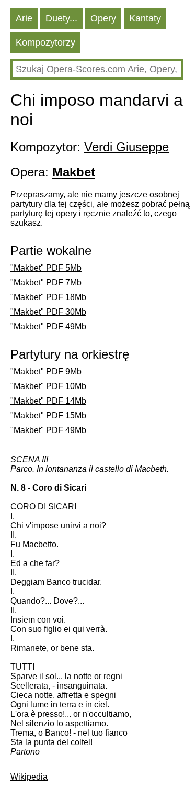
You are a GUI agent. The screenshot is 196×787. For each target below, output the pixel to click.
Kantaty (145, 18)
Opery (103, 18)
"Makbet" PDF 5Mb (46, 267)
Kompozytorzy (45, 42)
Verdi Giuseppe (126, 147)
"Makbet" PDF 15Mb (48, 415)
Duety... (61, 18)
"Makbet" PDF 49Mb (48, 326)
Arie (24, 18)
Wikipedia (29, 776)
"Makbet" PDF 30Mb (48, 311)
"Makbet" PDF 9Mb (46, 371)
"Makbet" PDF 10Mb (48, 386)
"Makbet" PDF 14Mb (48, 400)
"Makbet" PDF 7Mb (46, 282)
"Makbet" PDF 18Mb (48, 297)
